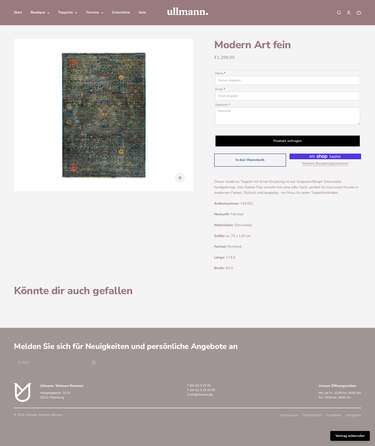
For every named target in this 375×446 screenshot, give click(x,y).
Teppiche (65, 12)
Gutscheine (121, 12)
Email (220, 89)
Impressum (289, 415)
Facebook (333, 415)
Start (18, 12)
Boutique (38, 12)
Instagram (353, 415)
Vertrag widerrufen (350, 436)
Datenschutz (312, 415)
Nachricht (222, 105)
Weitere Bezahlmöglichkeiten (325, 163)
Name (220, 73)
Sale (142, 12)
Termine (92, 12)
